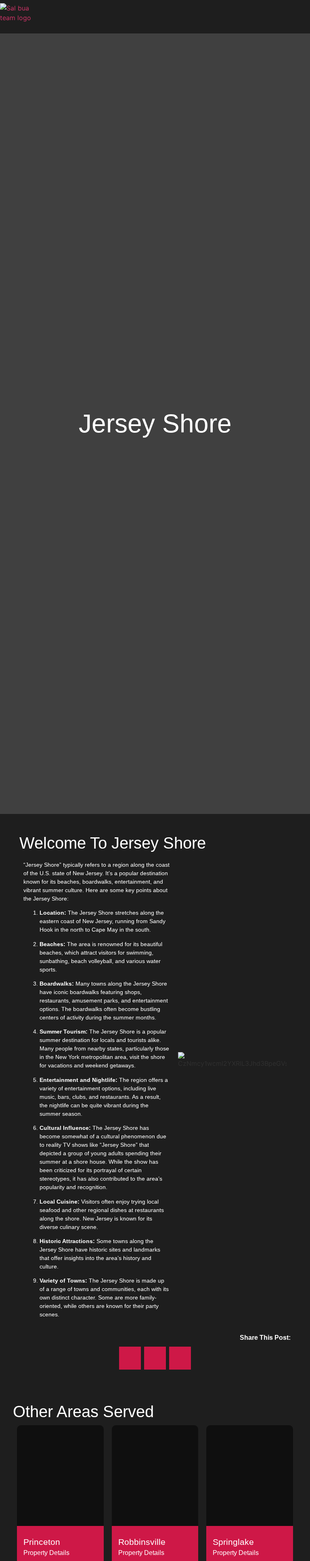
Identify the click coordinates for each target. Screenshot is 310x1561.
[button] (304, 16)
